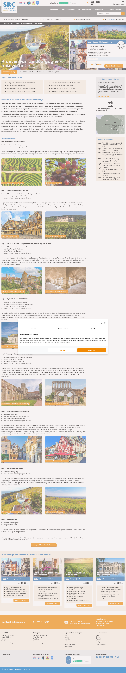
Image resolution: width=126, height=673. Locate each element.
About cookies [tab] (63, 329)
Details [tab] (93, 329)
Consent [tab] (33, 329)
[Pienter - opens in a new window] (103, 322)
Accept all (91, 350)
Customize (62, 350)
